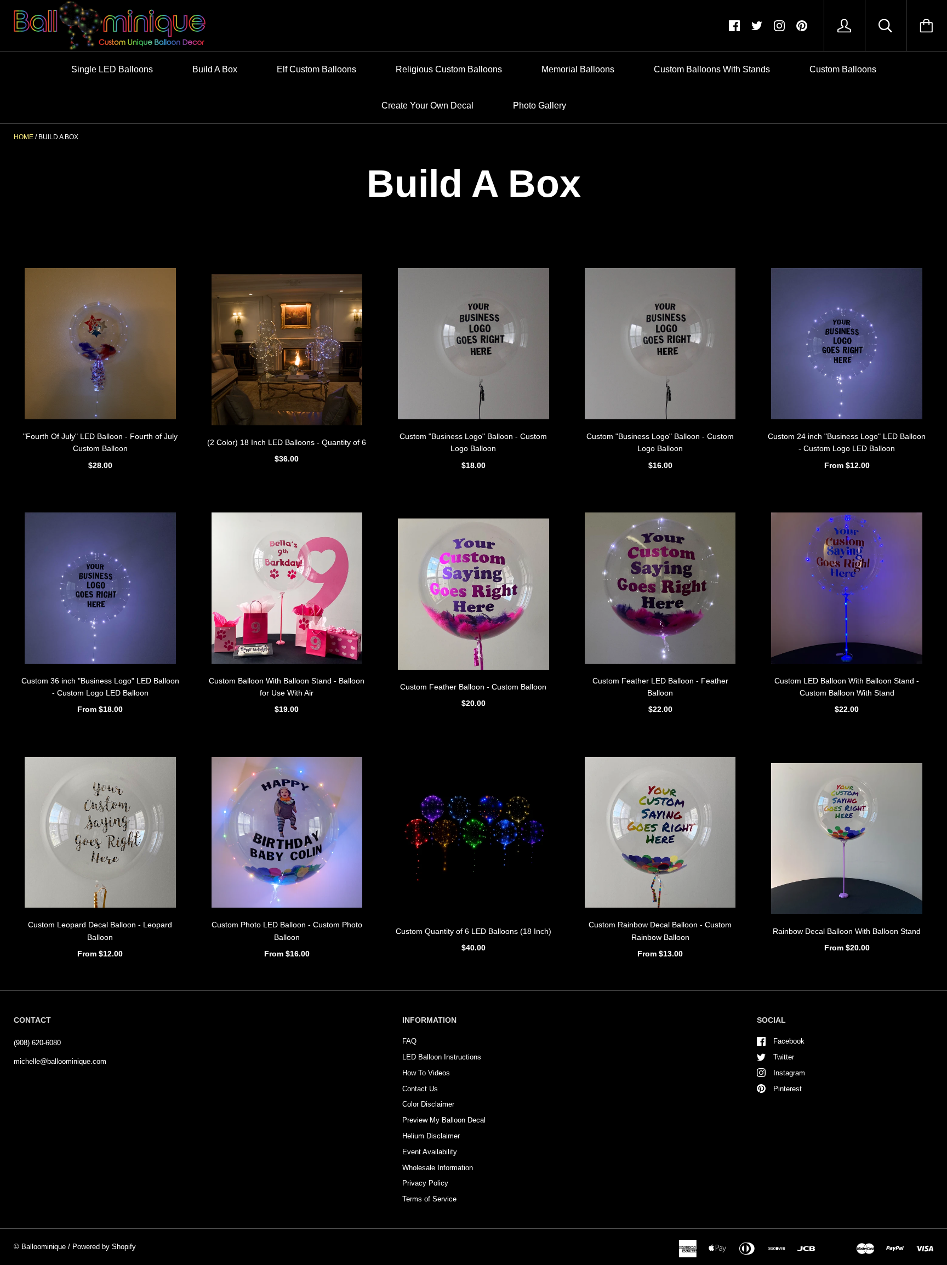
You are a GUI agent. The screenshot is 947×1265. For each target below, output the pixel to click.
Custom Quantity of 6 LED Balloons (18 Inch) (473, 931)
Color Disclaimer (428, 1104)
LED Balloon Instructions (441, 1057)
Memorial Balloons (577, 69)
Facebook (789, 1041)
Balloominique (43, 1247)
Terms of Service (429, 1199)
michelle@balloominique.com (60, 1061)
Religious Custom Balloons (449, 69)
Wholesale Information (437, 1168)
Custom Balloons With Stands (712, 69)
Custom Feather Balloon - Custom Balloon (473, 686)
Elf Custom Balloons (316, 69)
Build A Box (214, 69)
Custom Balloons (842, 69)
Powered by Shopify (104, 1247)
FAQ (409, 1041)
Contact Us (420, 1089)
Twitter (783, 1057)
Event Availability (429, 1152)
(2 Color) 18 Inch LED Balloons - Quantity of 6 (286, 442)
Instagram (789, 1073)
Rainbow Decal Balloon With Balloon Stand (847, 931)
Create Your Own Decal (427, 105)
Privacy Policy (425, 1183)
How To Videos (426, 1073)
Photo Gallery (539, 105)
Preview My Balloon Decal (444, 1120)
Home (23, 137)
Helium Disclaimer (431, 1136)
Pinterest (787, 1089)
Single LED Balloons (112, 69)
